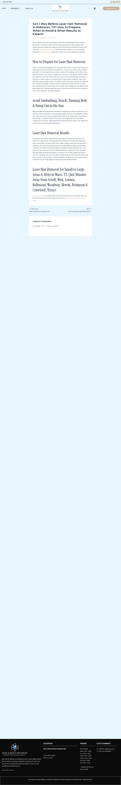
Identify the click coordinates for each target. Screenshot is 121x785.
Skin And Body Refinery (47, 49)
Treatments (14, 8)
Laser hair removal (38, 196)
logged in (44, 226)
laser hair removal (45, 52)
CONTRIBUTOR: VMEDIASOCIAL (82, 779)
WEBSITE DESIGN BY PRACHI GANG (59, 779)
